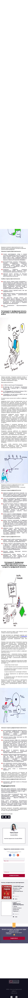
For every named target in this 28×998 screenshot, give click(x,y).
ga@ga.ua (14, 991)
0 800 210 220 (14, 993)
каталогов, (13, 790)
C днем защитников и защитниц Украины (18, 903)
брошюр (23, 788)
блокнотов (24, 636)
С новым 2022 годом (18, 886)
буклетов (9, 391)
